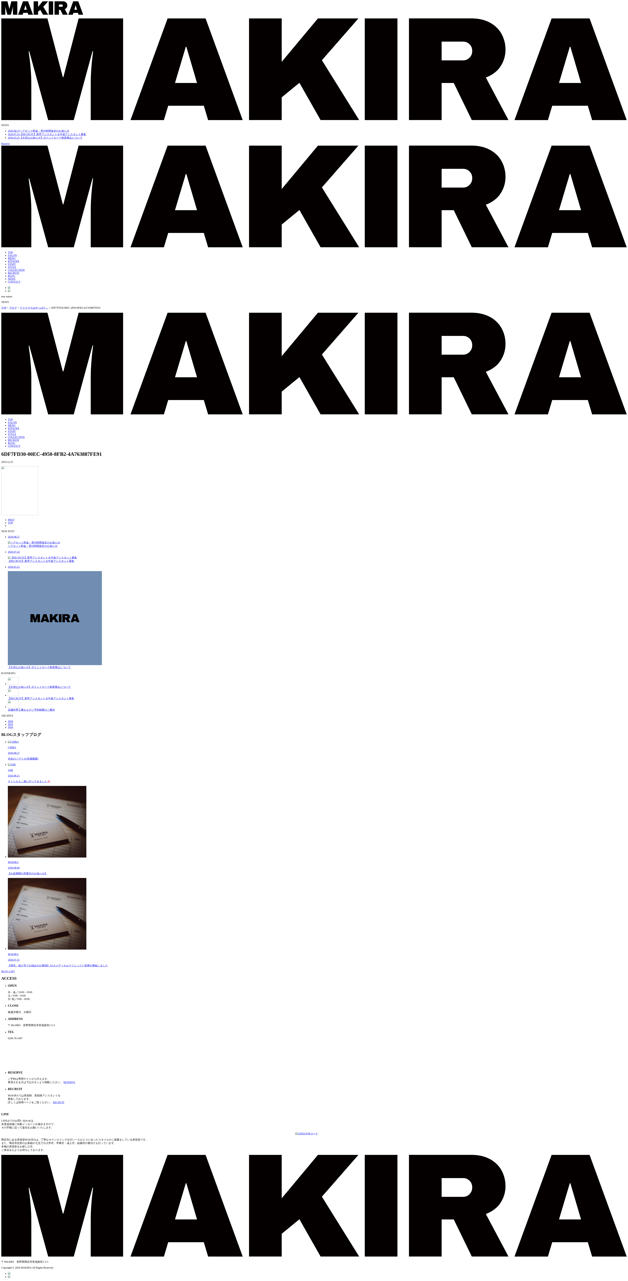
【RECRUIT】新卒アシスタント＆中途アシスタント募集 (47, 134)
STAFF (12, 264)
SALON (12, 255)
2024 (10, 727)
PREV (11, 519)
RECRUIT (13, 273)
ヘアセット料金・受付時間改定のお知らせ (38, 130)
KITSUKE (13, 261)
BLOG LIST (8, 971)
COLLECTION (16, 270)
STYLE (12, 267)
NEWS (11, 278)
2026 (10, 721)
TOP (10, 252)
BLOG (11, 276)
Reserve (5, 143)
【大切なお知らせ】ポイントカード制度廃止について (45, 137)
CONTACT (14, 281)
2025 (10, 724)
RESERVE (69, 1082)
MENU (12, 258)
